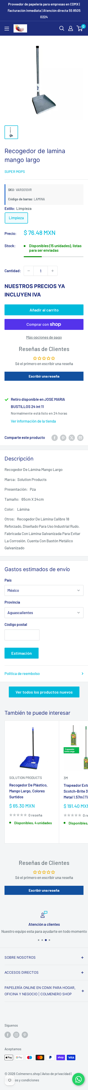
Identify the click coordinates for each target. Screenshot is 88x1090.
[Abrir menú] (7, 28)
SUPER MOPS (15, 171)
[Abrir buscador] (61, 28)
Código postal (16, 624)
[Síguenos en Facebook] (8, 1034)
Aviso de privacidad (56, 1074)
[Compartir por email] (80, 437)
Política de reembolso (22, 673)
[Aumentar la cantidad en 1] (52, 271)
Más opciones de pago (44, 337)
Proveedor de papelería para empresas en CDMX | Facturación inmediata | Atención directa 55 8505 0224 (44, 10)
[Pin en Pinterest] (63, 437)
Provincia (12, 602)
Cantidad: (13, 270)
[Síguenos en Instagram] (16, 1034)
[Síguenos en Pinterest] (25, 1034)
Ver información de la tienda (33, 421)
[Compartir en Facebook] (54, 437)
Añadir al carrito (44, 309)
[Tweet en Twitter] (72, 437)
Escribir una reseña (44, 376)
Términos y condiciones (22, 1080)
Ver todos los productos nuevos (44, 691)
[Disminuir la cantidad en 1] (28, 271)
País (8, 580)
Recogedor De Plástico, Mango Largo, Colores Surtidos (28, 791)
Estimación (21, 653)
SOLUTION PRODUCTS (25, 778)
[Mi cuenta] (70, 28)
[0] (80, 28)
